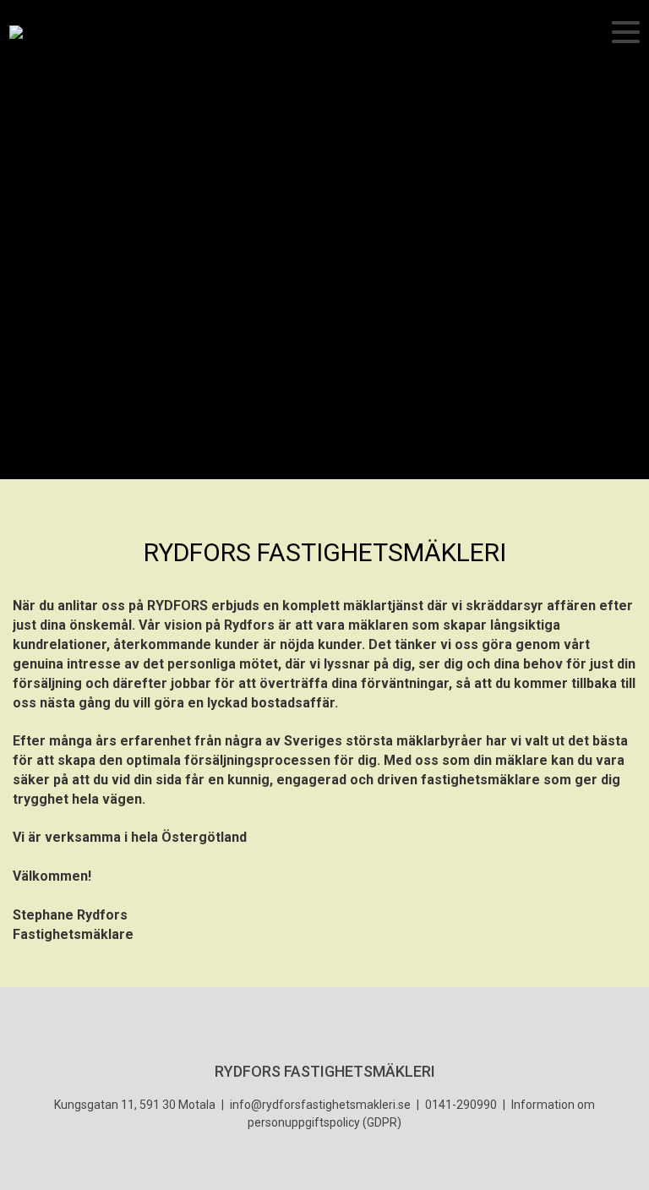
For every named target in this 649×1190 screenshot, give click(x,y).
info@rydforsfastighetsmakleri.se (320, 1104)
